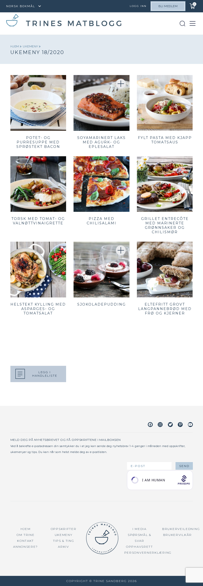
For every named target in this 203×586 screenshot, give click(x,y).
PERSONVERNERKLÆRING (148, 552)
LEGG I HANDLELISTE (44, 374)
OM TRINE (26, 535)
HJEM (26, 529)
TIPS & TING (63, 541)
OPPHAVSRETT (139, 546)
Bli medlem (168, 6)
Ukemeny (31, 46)
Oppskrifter (63, 529)
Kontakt (25, 541)
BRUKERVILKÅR (177, 535)
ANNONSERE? (25, 546)
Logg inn (138, 6)
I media (139, 529)
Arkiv (63, 546)
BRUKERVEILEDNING (181, 529)
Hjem (15, 46)
